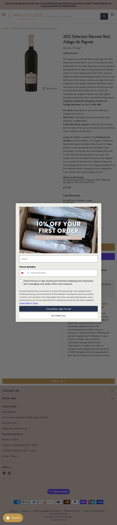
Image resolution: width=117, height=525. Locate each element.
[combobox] (25, 272)
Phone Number (27, 266)
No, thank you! (59, 315)
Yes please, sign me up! (58, 308)
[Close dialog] (95, 208)
